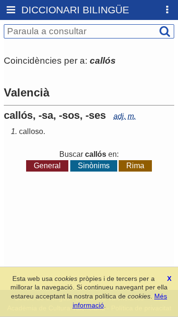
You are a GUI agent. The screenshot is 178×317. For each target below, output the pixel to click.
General (47, 166)
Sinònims (94, 166)
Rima (135, 166)
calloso (31, 131)
